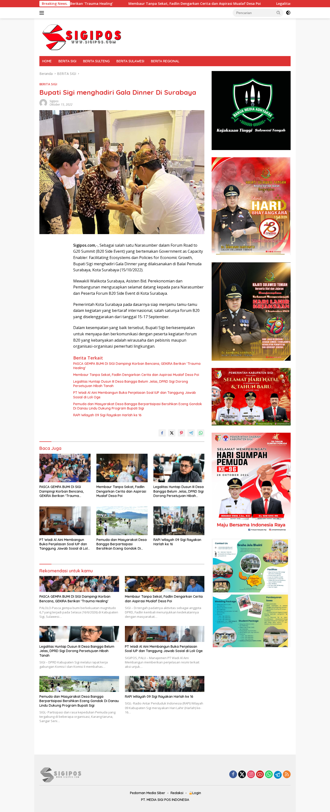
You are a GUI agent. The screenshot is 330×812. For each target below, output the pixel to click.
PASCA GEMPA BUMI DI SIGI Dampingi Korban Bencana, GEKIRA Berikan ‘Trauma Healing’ (137, 365)
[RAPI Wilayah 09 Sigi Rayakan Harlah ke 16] (179, 520)
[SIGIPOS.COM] (81, 37)
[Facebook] (233, 774)
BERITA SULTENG (96, 61)
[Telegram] (278, 775)
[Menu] (42, 13)
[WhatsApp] (269, 774)
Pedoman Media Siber (147, 793)
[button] (278, 12)
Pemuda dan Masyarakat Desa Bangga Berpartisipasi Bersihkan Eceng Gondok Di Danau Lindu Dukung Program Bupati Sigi (137, 406)
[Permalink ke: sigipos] (43, 102)
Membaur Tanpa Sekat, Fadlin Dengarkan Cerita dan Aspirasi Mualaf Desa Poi (150, 3)
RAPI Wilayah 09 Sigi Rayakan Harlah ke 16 (107, 415)
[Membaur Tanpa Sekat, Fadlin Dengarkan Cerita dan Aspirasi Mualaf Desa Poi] (122, 468)
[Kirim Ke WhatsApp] (200, 433)
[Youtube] (260, 774)
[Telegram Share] (191, 433)
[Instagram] (251, 774)
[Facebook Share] (162, 433)
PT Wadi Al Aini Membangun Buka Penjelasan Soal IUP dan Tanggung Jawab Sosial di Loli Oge (134, 394)
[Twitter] (242, 774)
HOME (47, 61)
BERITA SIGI (67, 61)
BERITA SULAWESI (130, 61)
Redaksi (177, 793)
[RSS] (287, 774)
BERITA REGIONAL (165, 61)
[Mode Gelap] (288, 13)
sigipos (54, 101)
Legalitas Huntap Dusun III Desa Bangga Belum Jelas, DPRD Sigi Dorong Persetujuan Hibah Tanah (130, 383)
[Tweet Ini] (171, 433)
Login (196, 793)
